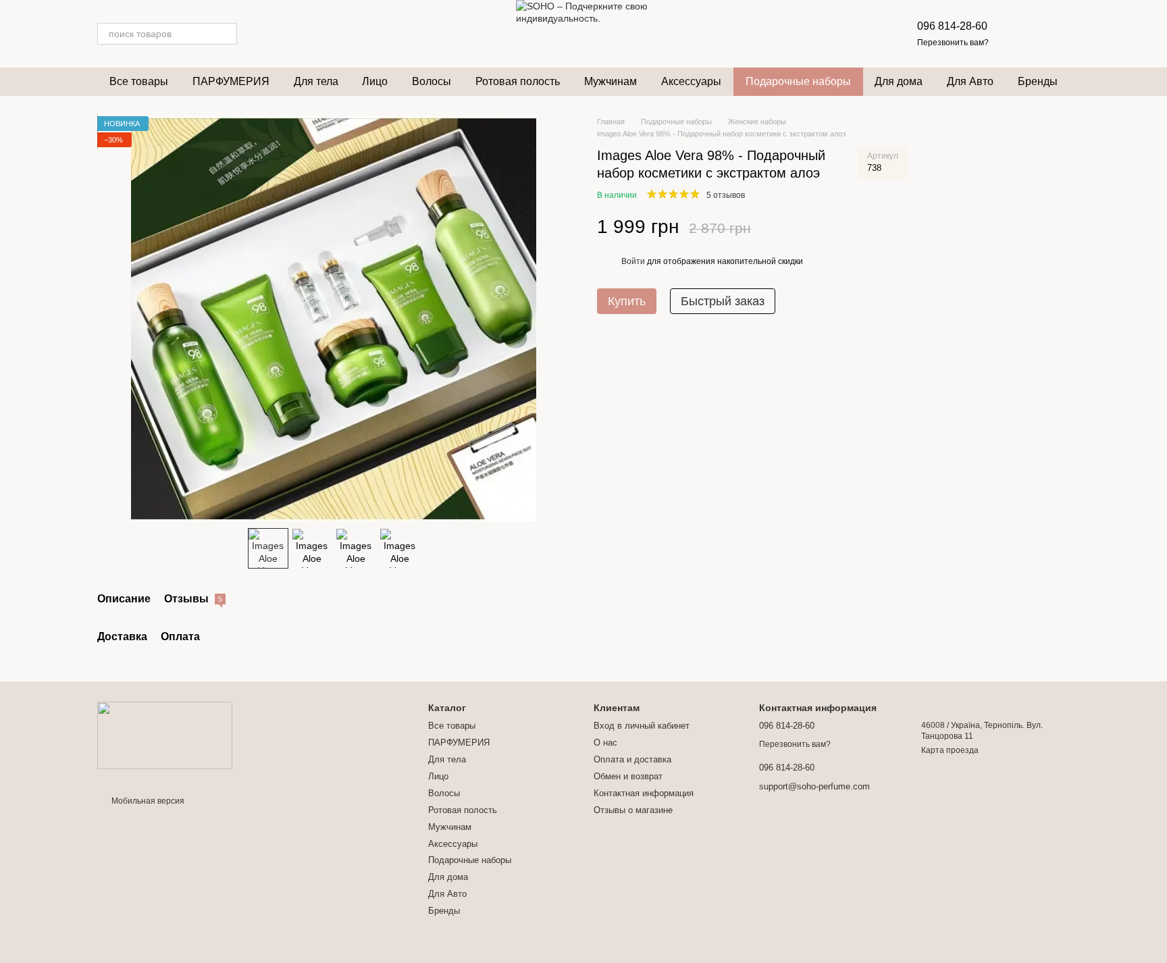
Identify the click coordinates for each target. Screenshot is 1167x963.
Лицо (375, 81)
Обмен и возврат (628, 776)
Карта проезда (950, 750)
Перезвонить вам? (953, 42)
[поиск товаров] (226, 34)
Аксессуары (691, 81)
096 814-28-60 (952, 26)
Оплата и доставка (632, 759)
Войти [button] (633, 262)
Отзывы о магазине (633, 810)
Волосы (431, 81)
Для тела (316, 81)
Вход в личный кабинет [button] (642, 726)
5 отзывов (725, 196)
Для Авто (970, 81)
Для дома (899, 81)
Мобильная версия (146, 801)
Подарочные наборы (798, 81)
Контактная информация (644, 793)
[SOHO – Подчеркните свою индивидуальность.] (164, 734)
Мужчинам (610, 81)
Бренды (1038, 81)
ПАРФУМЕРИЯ (230, 81)
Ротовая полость (517, 81)
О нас (605, 742)
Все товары (138, 81)
